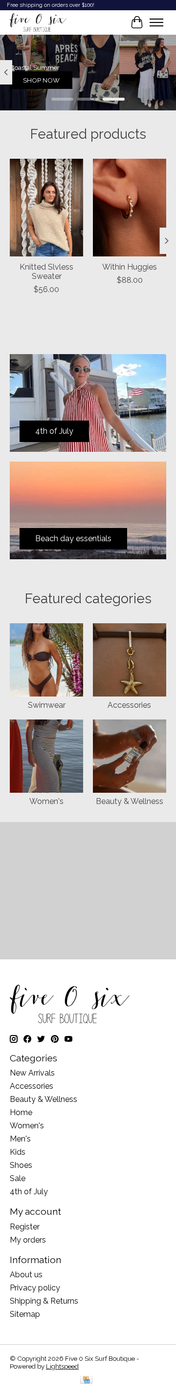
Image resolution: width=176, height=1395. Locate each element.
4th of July (29, 1191)
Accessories (129, 705)
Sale (17, 1178)
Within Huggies (129, 267)
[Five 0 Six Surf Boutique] (38, 22)
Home (21, 1112)
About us (26, 1274)
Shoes (21, 1165)
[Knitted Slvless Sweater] (46, 207)
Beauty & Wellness (129, 801)
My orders (28, 1240)
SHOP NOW (41, 80)
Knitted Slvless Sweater (46, 271)
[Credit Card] (86, 1380)
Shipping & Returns (44, 1301)
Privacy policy (35, 1287)
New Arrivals (32, 1073)
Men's (20, 1138)
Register (25, 1226)
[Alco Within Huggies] (129, 207)
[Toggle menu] (156, 22)
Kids (17, 1152)
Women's (46, 801)
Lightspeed (62, 1366)
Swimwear (47, 705)
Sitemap (25, 1314)
